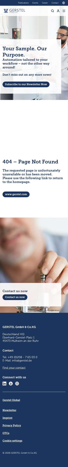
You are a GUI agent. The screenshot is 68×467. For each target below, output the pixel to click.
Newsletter (9, 410)
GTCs (6, 433)
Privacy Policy (12, 425)
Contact (55, 3)
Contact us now (15, 297)
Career (45, 3)
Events (35, 3)
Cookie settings (12, 440)
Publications (23, 3)
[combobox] (64, 2)
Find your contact (14, 367)
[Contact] (58, 11)
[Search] (52, 11)
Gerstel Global (11, 400)
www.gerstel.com (16, 194)
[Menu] (63, 11)
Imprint (7, 417)
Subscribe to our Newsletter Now (26, 84)
